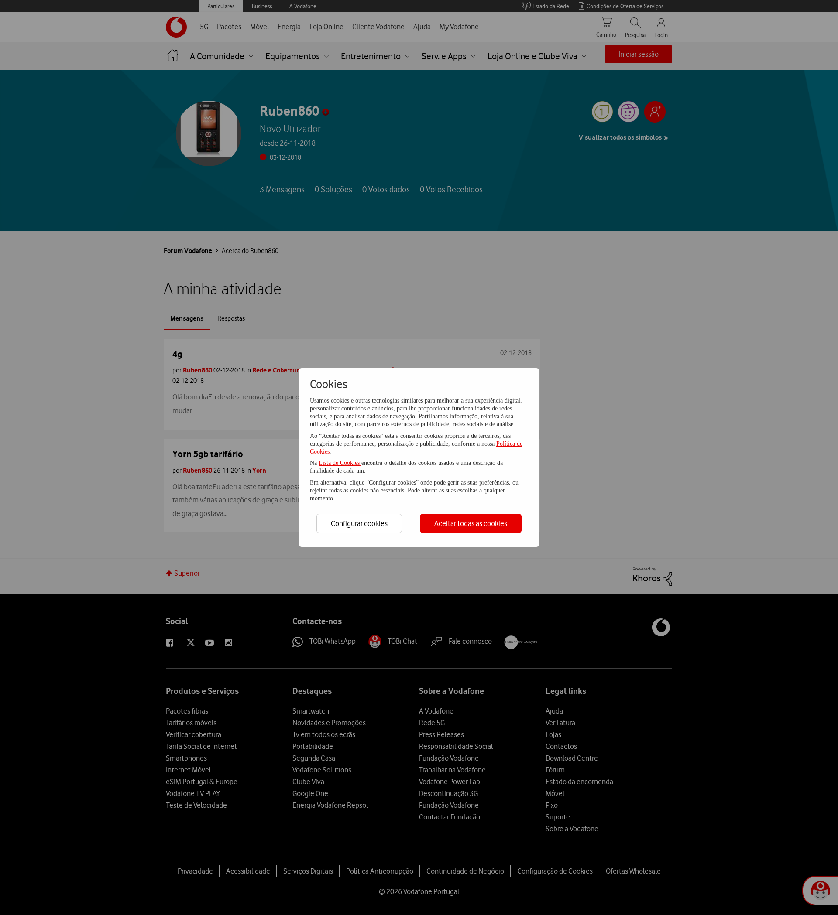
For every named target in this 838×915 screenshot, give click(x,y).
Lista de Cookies (340, 463)
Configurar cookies (359, 523)
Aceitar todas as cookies (470, 523)
